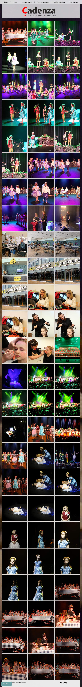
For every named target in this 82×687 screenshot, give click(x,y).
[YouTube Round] (66, 682)
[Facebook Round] (61, 682)
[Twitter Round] (64, 682)
